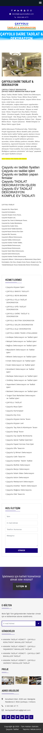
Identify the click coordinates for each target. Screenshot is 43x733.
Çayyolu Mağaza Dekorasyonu (19, 490)
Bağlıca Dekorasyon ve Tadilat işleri (21, 346)
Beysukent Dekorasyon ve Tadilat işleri (20, 351)
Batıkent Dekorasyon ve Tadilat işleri (21, 391)
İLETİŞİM (20, 586)
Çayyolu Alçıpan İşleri (15, 287)
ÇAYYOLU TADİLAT (14, 402)
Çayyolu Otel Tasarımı (15, 494)
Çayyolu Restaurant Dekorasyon (19, 482)
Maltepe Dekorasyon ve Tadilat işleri (21, 376)
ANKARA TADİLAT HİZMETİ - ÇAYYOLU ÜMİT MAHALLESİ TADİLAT (21, 654)
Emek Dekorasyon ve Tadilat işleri (20, 361)
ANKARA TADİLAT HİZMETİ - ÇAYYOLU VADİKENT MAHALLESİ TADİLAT (19, 661)
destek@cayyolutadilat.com (23, 14)
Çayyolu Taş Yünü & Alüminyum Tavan (21, 427)
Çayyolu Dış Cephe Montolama (19, 436)
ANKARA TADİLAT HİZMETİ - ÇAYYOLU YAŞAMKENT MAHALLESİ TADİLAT (19, 647)
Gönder (21, 550)
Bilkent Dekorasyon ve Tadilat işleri (21, 357)
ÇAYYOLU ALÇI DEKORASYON (18, 329)
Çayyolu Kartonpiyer (15, 411)
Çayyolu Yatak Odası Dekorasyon (20, 473)
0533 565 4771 (22, 17)
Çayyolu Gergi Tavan (15, 432)
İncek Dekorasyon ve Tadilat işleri (20, 365)
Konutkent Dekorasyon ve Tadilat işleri (20, 370)
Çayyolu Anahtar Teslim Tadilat (19, 461)
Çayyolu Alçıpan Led (14, 423)
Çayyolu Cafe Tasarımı (15, 457)
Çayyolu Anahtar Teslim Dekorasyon (21, 486)
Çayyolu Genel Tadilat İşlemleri (19, 440)
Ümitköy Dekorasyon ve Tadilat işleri (21, 380)
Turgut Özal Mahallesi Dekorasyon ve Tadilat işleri (20, 397)
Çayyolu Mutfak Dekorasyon (18, 465)
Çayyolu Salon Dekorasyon (17, 477)
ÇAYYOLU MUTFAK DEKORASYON (20, 321)
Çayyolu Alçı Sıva (13, 415)
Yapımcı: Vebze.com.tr (32, 729)
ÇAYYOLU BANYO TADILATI (17, 291)
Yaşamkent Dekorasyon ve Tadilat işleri (20, 385)
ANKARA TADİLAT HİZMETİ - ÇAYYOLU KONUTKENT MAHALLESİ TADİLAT (19, 640)
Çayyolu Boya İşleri (14, 407)
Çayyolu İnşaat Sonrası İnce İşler (20, 444)
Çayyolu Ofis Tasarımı (15, 448)
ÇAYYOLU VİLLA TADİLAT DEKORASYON (16, 301)
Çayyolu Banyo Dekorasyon (17, 469)
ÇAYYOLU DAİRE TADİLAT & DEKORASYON (17, 315)
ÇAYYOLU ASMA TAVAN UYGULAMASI (21, 333)
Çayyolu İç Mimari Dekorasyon (19, 452)
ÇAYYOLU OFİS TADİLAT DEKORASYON (16, 308)
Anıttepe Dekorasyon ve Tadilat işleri (21, 337)
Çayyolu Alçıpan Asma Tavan (18, 419)
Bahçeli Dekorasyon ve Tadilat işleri (21, 341)
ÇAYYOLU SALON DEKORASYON (19, 325)
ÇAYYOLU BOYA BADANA (16, 296)
